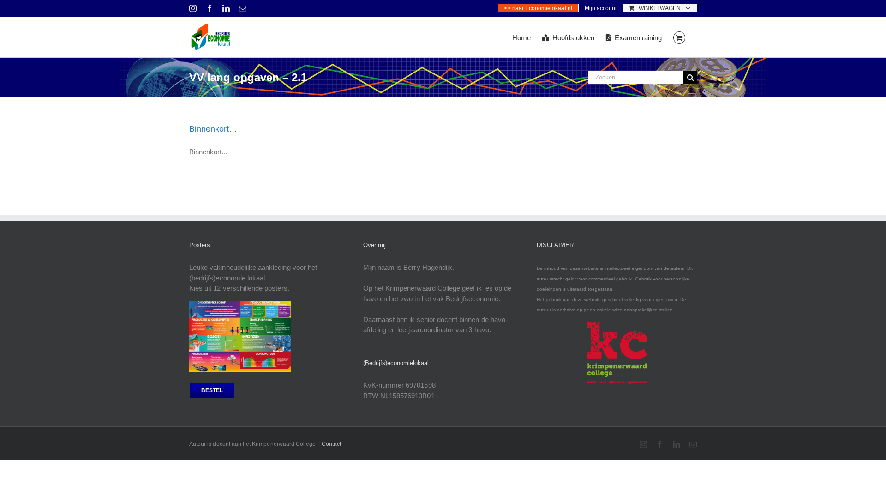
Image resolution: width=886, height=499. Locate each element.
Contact (331, 444)
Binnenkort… (213, 129)
